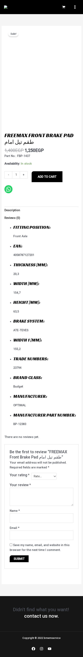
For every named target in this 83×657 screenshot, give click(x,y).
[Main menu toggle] (75, 7)
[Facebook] (33, 649)
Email (14, 528)
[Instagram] (41, 649)
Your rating (19, 475)
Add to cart (47, 177)
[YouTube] (49, 649)
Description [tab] (12, 210)
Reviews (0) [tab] (12, 218)
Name (15, 511)
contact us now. (41, 616)
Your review (20, 485)
